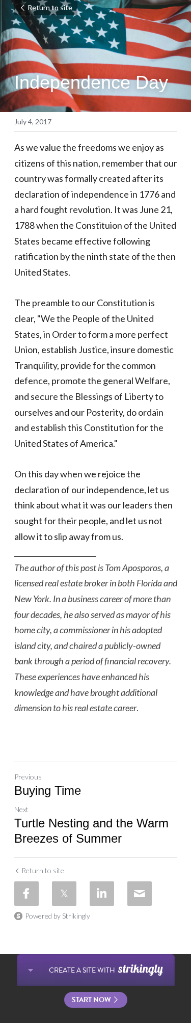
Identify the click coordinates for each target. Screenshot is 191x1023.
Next (21, 809)
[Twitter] (64, 893)
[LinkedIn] (102, 893)
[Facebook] (26, 893)
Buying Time (47, 790)
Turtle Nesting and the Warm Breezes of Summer (91, 830)
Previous (28, 776)
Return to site (50, 7)
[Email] (139, 893)
